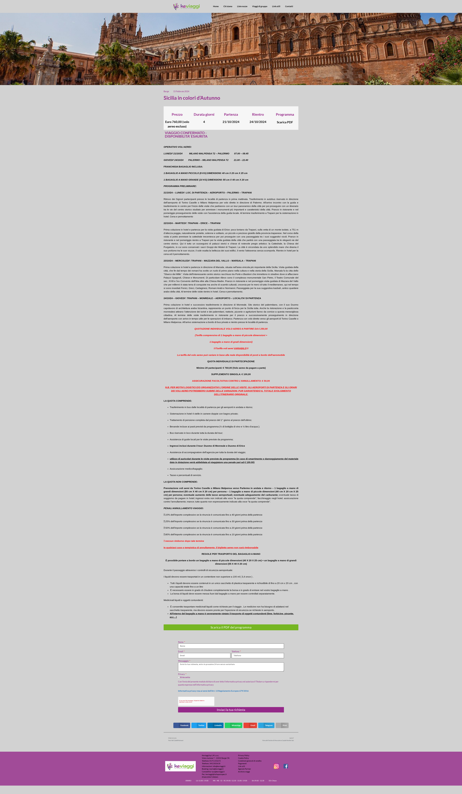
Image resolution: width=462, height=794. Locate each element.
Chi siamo (227, 6)
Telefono (236, 651)
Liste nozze (242, 6)
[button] (181, 725)
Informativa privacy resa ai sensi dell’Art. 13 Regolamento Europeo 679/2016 (213, 691)
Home (216, 6)
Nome (181, 642)
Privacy (181, 674)
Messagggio (183, 661)
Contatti (289, 6)
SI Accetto (185, 677)
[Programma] (284, 110)
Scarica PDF (285, 122)
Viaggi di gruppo (259, 6)
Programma (285, 114)
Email (180, 651)
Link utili (276, 6)
